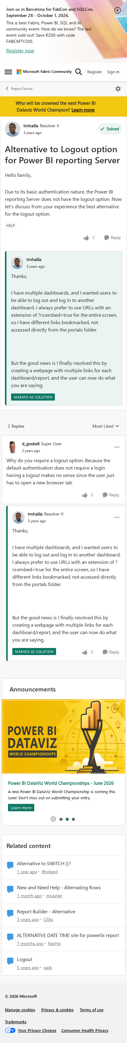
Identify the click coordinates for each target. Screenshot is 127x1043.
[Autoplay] (53, 819)
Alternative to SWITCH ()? (44, 863)
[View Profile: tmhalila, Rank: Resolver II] (12, 129)
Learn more (83, 110)
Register (94, 71)
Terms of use (92, 1009)
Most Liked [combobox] (105, 426)
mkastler (54, 895)
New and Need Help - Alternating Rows (59, 887)
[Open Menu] (118, 88)
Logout (24, 959)
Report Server (22, 88)
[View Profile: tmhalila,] (17, 263)
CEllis (48, 919)
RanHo (54, 943)
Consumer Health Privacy (85, 1030)
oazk (47, 967)
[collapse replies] (63, 438)
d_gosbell (30, 443)
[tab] (61, 819)
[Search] (78, 71)
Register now (20, 50)
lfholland (50, 871)
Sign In (113, 71)
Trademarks (16, 1021)
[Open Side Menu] (8, 71)
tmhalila (30, 125)
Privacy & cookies (57, 1009)
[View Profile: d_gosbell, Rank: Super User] (12, 447)
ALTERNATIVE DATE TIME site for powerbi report (68, 935)
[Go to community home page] (44, 71)
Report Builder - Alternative (46, 911)
